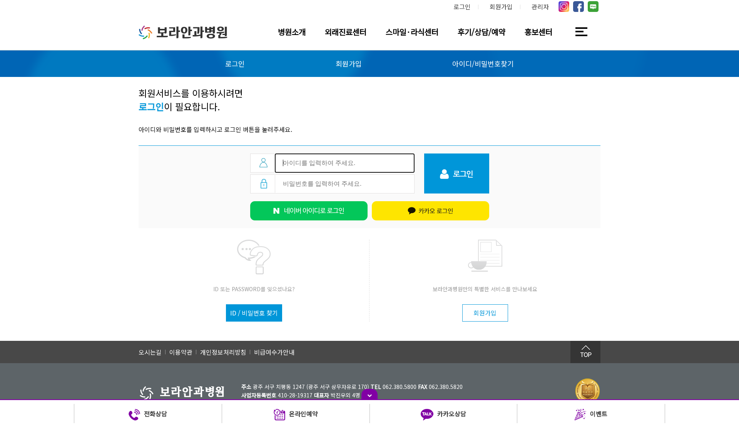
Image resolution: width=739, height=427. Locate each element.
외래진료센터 (345, 31)
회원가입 (501, 6)
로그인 (462, 6)
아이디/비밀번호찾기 (483, 63)
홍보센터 (538, 31)
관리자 (540, 6)
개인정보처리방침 (223, 352)
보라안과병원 (192, 32)
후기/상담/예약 (481, 31)
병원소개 (292, 31)
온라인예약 (303, 413)
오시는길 (150, 352)
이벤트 (598, 413)
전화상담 (155, 413)
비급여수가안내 (274, 352)
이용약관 (180, 352)
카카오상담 (451, 413)
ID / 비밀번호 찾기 (254, 312)
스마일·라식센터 (412, 31)
